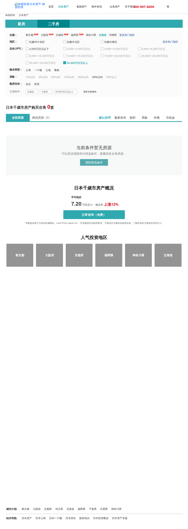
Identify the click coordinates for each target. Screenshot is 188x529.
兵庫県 (104, 509)
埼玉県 (59, 509)
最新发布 (120, 117)
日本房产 (63, 6)
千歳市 (44, 91)
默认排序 (105, 117)
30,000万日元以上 (64, 91)
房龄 (145, 117)
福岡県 (75, 34)
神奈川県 (91, 34)
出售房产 (115, 6)
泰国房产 (82, 6)
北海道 (102, 34)
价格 (157, 117)
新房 (21, 23)
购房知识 (84, 518)
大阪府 (44, 34)
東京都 (29, 34)
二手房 (53, 23)
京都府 (60, 34)
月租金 (170, 117)
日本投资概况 (101, 518)
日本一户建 (55, 518)
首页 (51, 6)
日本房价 (71, 518)
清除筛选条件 (94, 162)
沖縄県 (113, 34)
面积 (132, 117)
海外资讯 (96, 6)
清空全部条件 (90, 91)
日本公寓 (40, 518)
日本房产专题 (119, 518)
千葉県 (93, 509)
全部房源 (18, 117)
